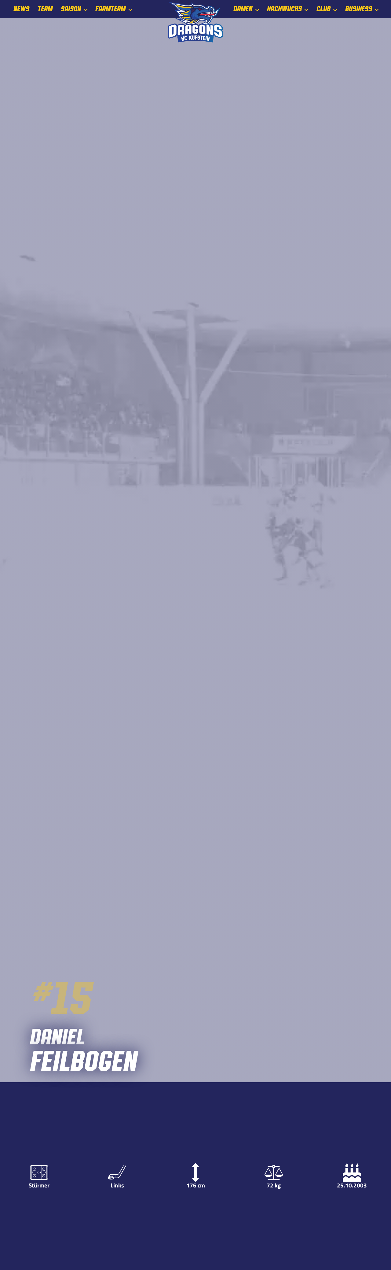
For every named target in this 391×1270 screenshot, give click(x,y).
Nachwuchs (284, 9)
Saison (70, 9)
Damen (242, 9)
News (21, 9)
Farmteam (110, 9)
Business (358, 9)
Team (44, 9)
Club (323, 9)
